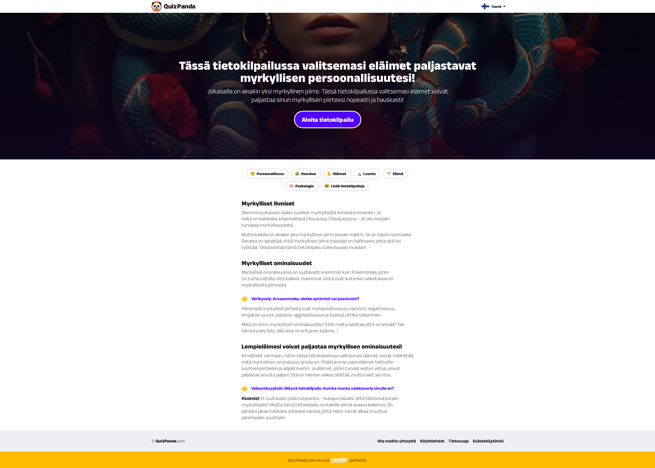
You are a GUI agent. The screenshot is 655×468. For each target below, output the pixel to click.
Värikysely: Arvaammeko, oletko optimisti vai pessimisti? (305, 298)
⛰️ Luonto (366, 173)
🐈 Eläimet (336, 173)
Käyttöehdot (432, 441)
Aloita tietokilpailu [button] (328, 119)
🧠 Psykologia (301, 186)
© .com (168, 441)
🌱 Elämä (394, 173)
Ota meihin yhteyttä (396, 441)
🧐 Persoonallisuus (267, 173)
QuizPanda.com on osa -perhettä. (327, 460)
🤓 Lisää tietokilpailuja (344, 186)
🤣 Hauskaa (305, 173)
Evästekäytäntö (488, 441)
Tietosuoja (459, 441)
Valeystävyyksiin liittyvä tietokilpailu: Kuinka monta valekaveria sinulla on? (322, 388)
